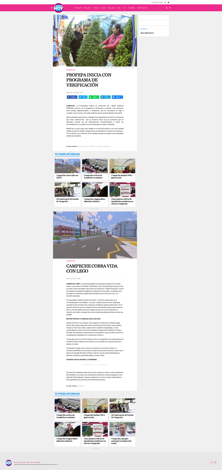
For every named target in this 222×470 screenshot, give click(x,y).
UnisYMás (131, 8)
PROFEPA (92, 146)
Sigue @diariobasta (147, 33)
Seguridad (111, 8)
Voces (119, 8)
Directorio (16, 462)
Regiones (87, 8)
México (96, 8)
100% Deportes (142, 8)
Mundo (103, 8)
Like (124, 8)
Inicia (87, 146)
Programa (99, 146)
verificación (107, 146)
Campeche (78, 8)
